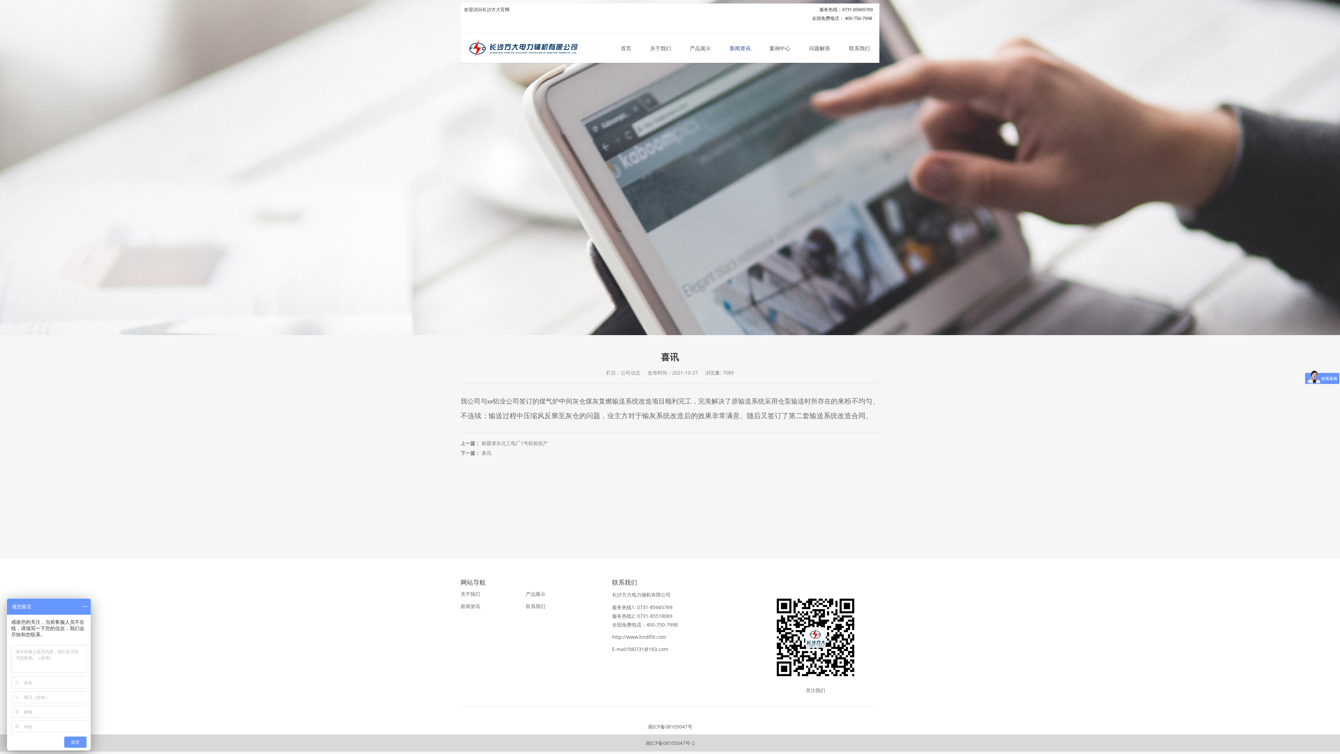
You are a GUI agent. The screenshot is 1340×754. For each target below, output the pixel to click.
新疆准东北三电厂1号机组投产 (515, 443)
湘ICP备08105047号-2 (670, 743)
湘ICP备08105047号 (670, 726)
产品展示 (700, 48)
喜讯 (486, 453)
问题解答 (819, 48)
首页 (626, 48)
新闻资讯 (740, 48)
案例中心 (779, 48)
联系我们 (859, 48)
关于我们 (660, 48)
